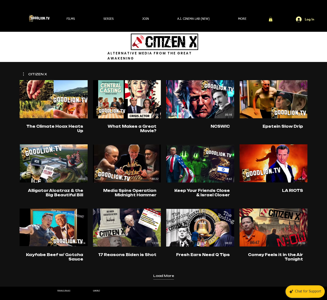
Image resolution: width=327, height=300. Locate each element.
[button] (70, 19)
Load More (163, 276)
